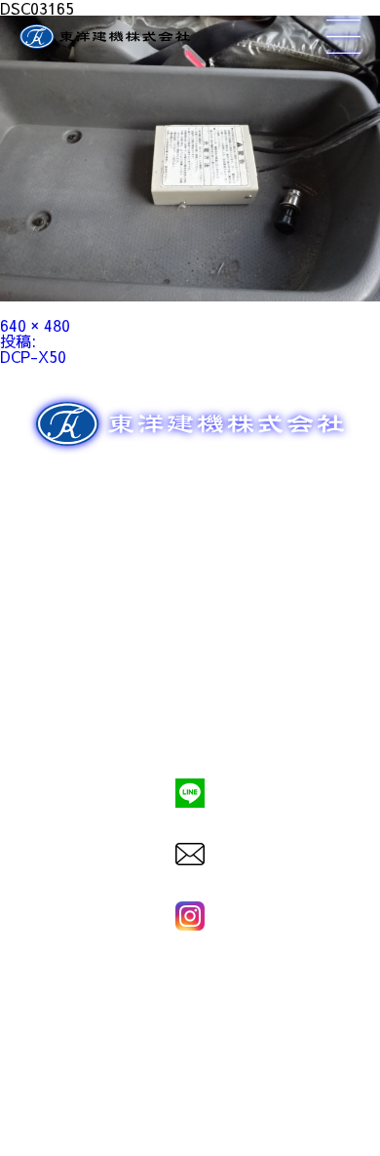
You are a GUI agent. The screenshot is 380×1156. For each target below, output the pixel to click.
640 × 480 (35, 325)
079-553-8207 (190, 726)
